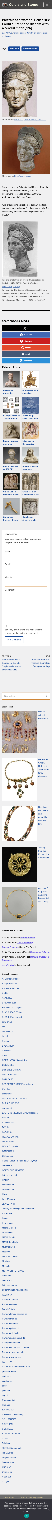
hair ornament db (9, 1175)
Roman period (8, 1400)
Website (8, 577)
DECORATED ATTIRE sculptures (17, 1084)
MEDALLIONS (9, 1247)
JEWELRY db (8, 1204)
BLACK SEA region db (12, 1017)
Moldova (6, 1261)
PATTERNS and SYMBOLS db (16, 1366)
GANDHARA (8, 1151)
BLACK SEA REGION (12, 1012)
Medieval (6, 1251)
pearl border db (9, 1371)
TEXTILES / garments (12, 1448)
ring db (5, 1395)
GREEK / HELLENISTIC (13, 1170)
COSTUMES (8, 1065)
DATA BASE (7, 33)
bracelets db (7, 1031)
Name (8, 551)
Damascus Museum (11, 1070)
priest (4, 1386)
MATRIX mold (8, 1237)
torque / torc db (9, 1457)
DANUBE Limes (9, 1074)
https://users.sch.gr (22, 176)
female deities (19, 33)
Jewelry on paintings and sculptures (18, 1208)
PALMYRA (7, 1295)
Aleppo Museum (9, 983)
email (28, 354)
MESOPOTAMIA (10, 1256)
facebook (28, 334)
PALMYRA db (8, 1309)
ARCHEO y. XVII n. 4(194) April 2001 (30, 120)
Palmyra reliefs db (10, 1333)
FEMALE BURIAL (10, 1137)
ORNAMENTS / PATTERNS (15, 1290)
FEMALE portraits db (11, 1146)
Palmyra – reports (10, 1299)
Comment (10, 590)
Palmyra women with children (15, 1347)
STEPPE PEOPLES (11, 1433)
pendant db (7, 1381)
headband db (8, 1184)
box (3, 1026)
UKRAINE (6, 1467)
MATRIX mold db (10, 1242)
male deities (7, 1232)
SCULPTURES (9, 1419)
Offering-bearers (9, 1285)
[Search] (47, 696)
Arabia (5, 993)
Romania (6, 1405)
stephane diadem (30, 48)
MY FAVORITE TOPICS (13, 1271)
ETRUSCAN (8, 1122)
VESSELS (7, 1477)
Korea (4, 1218)
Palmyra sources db (11, 1342)
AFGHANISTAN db (11, 979)
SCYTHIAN (7, 1424)
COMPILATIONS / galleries (14, 1060)
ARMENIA (7, 998)
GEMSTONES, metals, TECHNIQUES (20, 1161)
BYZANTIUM (8, 1046)
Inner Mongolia (8, 1199)
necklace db (7, 1280)
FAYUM (5, 1127)
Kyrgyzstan (7, 1223)
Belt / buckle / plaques (12, 1007)
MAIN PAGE (8, 1497)
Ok (27, 1516)
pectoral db (7, 1376)
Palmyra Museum (10, 1323)
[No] (48, 1509)
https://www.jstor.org (11, 287)
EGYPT (5, 1117)
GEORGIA (7, 1165)
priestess (6, 1390)
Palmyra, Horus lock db (12, 1352)
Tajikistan (6, 1443)
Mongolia (6, 1266)
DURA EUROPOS (10, 1103)
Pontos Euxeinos (10, 947)
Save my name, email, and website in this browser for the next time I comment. (23, 631)
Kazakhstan (7, 1213)
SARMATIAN (8, 1409)
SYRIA (5, 1438)
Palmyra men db (9, 1319)
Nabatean (6, 1275)
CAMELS (6, 1050)
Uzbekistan (7, 1472)
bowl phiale (7, 1022)
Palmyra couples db (11, 1304)
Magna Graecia (9, 1228)
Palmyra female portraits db (14, 1314)
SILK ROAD (7, 1429)
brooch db (6, 1036)
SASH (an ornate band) (12, 1414)
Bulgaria (5, 1041)
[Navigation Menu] (46, 4)
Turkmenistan (8, 1462)
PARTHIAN (7, 1362)
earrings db (7, 1108)
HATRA (5, 1180)
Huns (4, 1194)
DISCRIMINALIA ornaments (15, 1098)
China (4, 1055)
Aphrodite (14, 48)
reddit (28, 347)
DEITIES (6, 1089)
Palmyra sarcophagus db (13, 1338)
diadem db (7, 1093)
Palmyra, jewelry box (11, 1357)
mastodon (28, 360)
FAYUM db (7, 1132)
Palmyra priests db (10, 1328)
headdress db (8, 1189)
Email (8, 564)
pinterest (28, 341)
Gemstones (7, 1156)
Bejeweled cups (9, 1003)
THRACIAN (7, 1453)
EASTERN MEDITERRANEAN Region (20, 1113)
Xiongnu (5, 1481)
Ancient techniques (10, 988)
